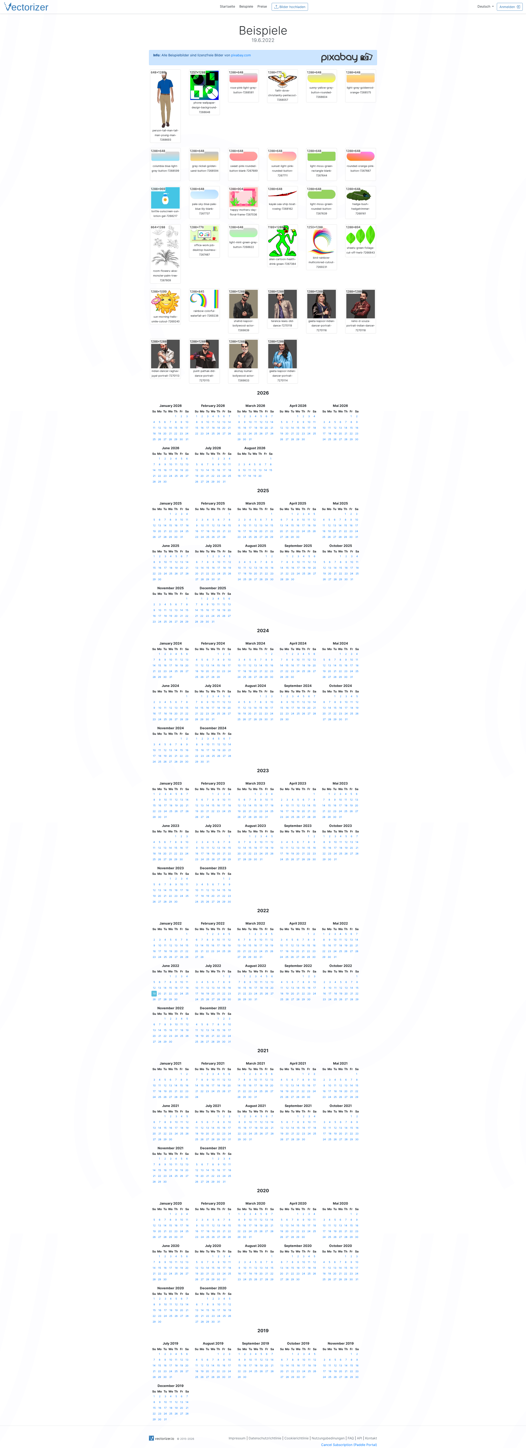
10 (187, 422)
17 (187, 427)
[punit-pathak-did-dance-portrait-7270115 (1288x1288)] (204, 354)
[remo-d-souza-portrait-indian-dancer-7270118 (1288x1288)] (360, 304)
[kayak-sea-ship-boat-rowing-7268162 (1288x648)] (282, 194)
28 (170, 439)
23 (181, 433)
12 (159, 427)
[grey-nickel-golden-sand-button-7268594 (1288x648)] (204, 156)
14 (170, 427)
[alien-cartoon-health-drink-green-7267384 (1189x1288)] (282, 240)
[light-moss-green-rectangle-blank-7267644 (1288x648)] (321, 156)
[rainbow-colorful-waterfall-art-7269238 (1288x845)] (204, 299)
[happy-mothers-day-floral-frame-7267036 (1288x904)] (243, 197)
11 (154, 427)
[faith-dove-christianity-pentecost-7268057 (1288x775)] (282, 79)
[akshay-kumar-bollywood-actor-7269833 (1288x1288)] (243, 354)
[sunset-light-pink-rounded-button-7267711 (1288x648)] (282, 156)
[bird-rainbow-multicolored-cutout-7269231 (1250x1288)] (321, 240)
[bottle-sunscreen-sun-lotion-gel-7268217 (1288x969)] (165, 198)
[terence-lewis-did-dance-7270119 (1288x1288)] (282, 304)
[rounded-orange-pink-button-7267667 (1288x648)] (360, 156)
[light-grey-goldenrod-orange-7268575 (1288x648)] (360, 77)
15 (175, 427)
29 (175, 439)
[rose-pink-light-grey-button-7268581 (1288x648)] (243, 77)
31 (187, 439)
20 (164, 433)
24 (186, 433)
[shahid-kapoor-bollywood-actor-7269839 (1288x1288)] (243, 304)
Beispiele (246, 6)
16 (181, 427)
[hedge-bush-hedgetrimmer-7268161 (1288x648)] (360, 194)
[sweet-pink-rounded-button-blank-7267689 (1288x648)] (243, 156)
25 (154, 439)
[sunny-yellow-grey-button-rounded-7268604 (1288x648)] (321, 77)
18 (154, 433)
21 (170, 433)
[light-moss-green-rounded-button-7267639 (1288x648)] (321, 194)
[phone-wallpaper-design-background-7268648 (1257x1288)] (204, 85)
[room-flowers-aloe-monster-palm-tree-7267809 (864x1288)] (165, 246)
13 (165, 427)
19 (159, 433)
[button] (486, 6)
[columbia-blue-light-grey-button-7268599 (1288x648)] (165, 156)
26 (159, 439)
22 (175, 433)
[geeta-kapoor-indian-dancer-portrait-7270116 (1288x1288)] (321, 304)
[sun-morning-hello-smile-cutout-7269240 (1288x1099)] (165, 302)
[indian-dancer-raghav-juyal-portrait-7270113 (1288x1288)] (165, 354)
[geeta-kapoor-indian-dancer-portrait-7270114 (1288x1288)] (282, 354)
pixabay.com (241, 55)
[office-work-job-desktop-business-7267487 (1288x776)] (204, 234)
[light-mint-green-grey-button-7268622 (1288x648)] (243, 232)
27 (165, 439)
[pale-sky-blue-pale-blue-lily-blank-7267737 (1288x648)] (204, 194)
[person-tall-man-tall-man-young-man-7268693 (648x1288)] (165, 99)
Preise (262, 6)
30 (181, 439)
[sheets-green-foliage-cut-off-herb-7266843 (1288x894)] (360, 235)
